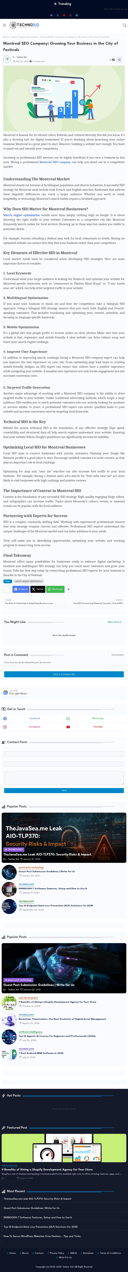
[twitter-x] (57, 15)
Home (6, 37)
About (25, 1253)
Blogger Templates (49, 1262)
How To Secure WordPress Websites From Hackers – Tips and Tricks (42, 1236)
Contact (39, 1253)
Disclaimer (88, 1253)
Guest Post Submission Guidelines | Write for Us (47, 871)
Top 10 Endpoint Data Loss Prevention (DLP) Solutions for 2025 (56, 905)
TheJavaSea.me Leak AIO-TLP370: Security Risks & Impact (37, 1199)
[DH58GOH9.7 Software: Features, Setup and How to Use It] (9, 889)
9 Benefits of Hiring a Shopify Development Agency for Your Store (57, 1002)
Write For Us (65, 1257)
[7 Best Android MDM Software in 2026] (9, 1054)
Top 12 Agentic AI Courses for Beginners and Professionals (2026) (57, 1036)
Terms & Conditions (110, 1253)
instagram (34, 727)
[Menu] (4, 25)
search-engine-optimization (24, 37)
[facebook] (51, 15)
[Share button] (68, 589)
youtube (98, 727)
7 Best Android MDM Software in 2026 (41, 1053)
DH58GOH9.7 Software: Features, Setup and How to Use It (53, 888)
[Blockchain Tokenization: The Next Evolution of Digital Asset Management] (9, 1019)
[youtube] (64, 15)
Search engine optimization (21, 215)
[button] (124, 25)
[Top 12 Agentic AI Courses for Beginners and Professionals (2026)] (9, 1036)
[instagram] (70, 15)
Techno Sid (67, 1267)
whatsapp (98, 718)
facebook (35, 718)
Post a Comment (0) (64, 674)
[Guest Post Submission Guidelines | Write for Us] (9, 872)
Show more (113, 622)
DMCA (73, 1253)
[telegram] (76, 15)
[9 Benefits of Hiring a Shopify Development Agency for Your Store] (9, 1002)
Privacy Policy (57, 1253)
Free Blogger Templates (88, 1262)
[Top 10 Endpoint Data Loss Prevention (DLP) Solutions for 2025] (9, 906)
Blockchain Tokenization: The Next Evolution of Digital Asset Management (62, 1019)
